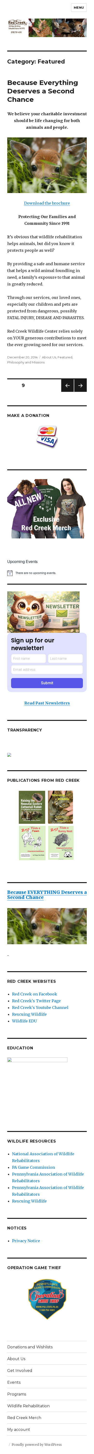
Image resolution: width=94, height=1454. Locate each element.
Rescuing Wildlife (29, 1014)
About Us (49, 357)
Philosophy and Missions (26, 362)
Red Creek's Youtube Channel (40, 1007)
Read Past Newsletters (47, 703)
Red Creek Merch (24, 1417)
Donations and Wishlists (30, 1347)
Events (13, 1382)
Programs (16, 1394)
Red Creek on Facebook (34, 994)
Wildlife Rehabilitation (28, 1406)
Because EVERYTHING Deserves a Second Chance (47, 894)
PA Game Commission (33, 1167)
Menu (79, 7)
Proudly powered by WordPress (37, 1445)
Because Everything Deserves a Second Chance (42, 90)
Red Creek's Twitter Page (36, 1000)
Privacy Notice (26, 1240)
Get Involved (19, 1370)
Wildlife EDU (24, 1021)
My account (18, 1429)
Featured (65, 357)
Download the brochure (47, 203)
